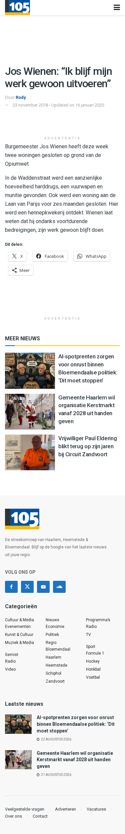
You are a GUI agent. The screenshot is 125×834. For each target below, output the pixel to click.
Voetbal (93, 677)
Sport (90, 646)
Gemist (11, 654)
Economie (55, 626)
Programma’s (98, 620)
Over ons (13, 816)
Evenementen (18, 626)
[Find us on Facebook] (11, 587)
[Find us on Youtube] (43, 587)
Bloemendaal (58, 649)
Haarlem (53, 657)
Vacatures (96, 809)
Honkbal (93, 669)
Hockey (93, 661)
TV (88, 634)
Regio (51, 642)
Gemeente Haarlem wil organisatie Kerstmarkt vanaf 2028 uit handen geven (75, 759)
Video (10, 669)
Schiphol (53, 673)
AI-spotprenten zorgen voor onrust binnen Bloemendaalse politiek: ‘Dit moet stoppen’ (76, 724)
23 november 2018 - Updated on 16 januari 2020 (58, 105)
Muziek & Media (19, 642)
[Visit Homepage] (17, 7)
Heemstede (56, 665)
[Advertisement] (62, 122)
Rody (21, 97)
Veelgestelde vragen (24, 809)
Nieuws (52, 620)
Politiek (52, 634)
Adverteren (65, 809)
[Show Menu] (117, 7)
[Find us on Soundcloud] (59, 587)
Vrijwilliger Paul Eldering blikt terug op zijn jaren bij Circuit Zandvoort (87, 446)
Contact (40, 816)
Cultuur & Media (19, 620)
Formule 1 (95, 653)
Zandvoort (55, 681)
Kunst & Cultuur (19, 634)
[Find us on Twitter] (27, 587)
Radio (10, 661)
